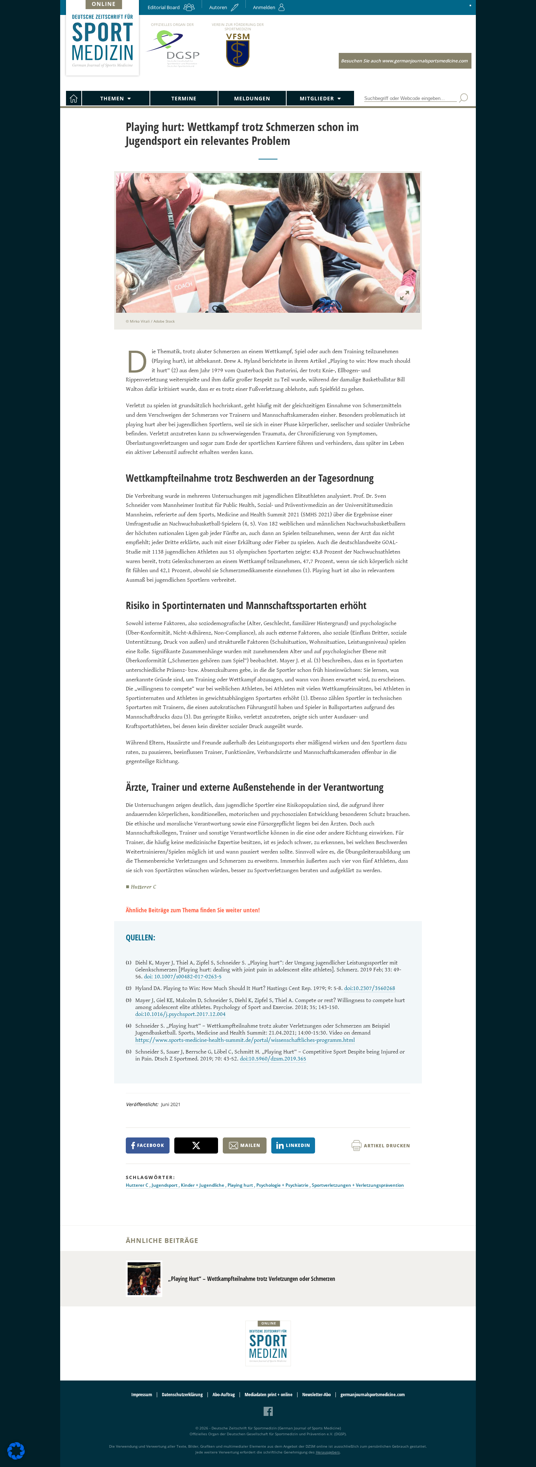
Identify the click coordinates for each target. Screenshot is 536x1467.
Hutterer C (137, 1185)
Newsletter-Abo (316, 1394)
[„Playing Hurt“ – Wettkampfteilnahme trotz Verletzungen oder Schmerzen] (144, 1278)
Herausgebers (328, 1452)
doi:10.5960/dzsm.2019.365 (273, 1058)
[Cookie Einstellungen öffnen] (16, 1458)
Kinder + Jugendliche (203, 1185)
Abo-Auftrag (224, 1394)
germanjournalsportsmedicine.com (373, 1394)
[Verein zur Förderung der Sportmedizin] (238, 66)
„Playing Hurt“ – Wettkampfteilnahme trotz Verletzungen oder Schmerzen (251, 1279)
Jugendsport (165, 1185)
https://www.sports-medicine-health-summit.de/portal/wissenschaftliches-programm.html (245, 1040)
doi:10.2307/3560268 (369, 988)
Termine (184, 98)
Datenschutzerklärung (182, 1394)
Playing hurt (241, 1185)
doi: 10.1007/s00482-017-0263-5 (183, 976)
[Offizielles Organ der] (172, 67)
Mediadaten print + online (268, 1394)
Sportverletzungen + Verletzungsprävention (358, 1185)
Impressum (141, 1394)
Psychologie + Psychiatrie (283, 1185)
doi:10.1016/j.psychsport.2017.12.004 (180, 1014)
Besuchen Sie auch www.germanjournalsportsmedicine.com (404, 61)
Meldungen (252, 98)
